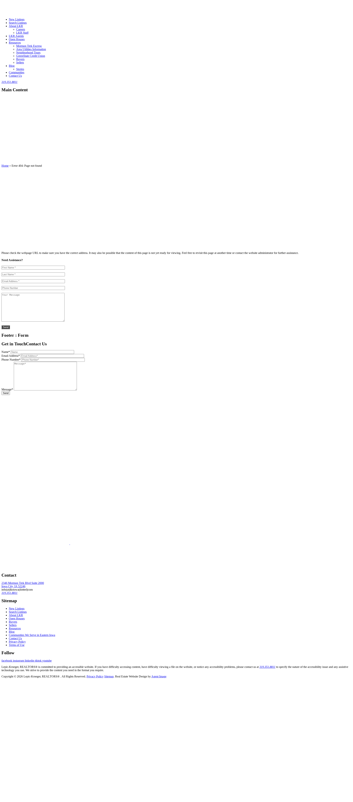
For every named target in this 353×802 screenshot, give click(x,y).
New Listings (16, 19)
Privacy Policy (17, 641)
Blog (12, 65)
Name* (5, 351)
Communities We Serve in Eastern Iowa (32, 635)
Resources (15, 42)
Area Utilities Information (31, 49)
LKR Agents (16, 36)
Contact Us (15, 75)
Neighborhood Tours (28, 52)
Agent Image (158, 676)
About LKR (16, 26)
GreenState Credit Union (30, 55)
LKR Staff (22, 32)
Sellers (20, 62)
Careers (20, 29)
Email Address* (10, 355)
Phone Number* (11, 359)
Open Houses (17, 39)
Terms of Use (16, 645)
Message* (7, 389)
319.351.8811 (267, 666)
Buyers (20, 59)
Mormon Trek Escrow (29, 45)
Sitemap (109, 676)
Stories (20, 69)
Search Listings (18, 22)
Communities (16, 72)
